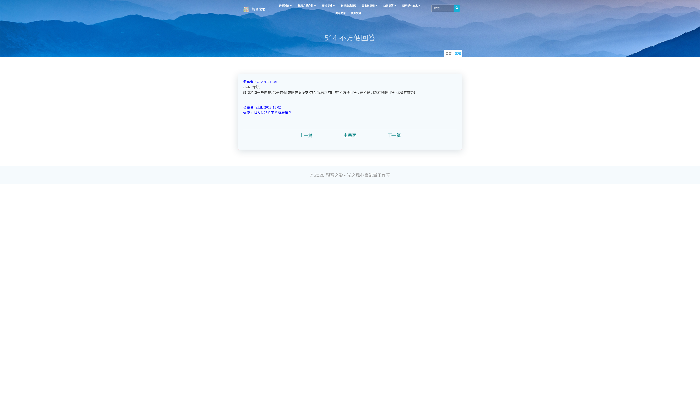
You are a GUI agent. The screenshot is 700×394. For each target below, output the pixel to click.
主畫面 (350, 135)
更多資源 (356, 13)
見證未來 (340, 13)
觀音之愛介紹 (305, 5)
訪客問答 (388, 5)
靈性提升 (327, 5)
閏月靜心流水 (410, 5)
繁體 (458, 53)
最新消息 (284, 5)
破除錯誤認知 (348, 5)
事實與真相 (368, 5)
